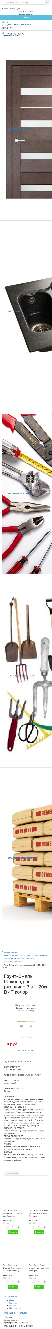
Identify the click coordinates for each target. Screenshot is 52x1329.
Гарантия (13, 1302)
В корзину (13, 1232)
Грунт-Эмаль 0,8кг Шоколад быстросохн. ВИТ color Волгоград (12, 1268)
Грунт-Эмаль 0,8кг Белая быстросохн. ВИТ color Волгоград (39, 1213)
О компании (10, 1296)
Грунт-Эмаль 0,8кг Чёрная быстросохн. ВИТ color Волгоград (13, 1213)
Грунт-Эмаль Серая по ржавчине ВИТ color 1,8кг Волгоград (39, 1268)
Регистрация (14, 8)
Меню (25, 17)
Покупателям (15, 1308)
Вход (6, 8)
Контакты (13, 1305)
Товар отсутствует (26, 1050)
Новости (13, 1300)
